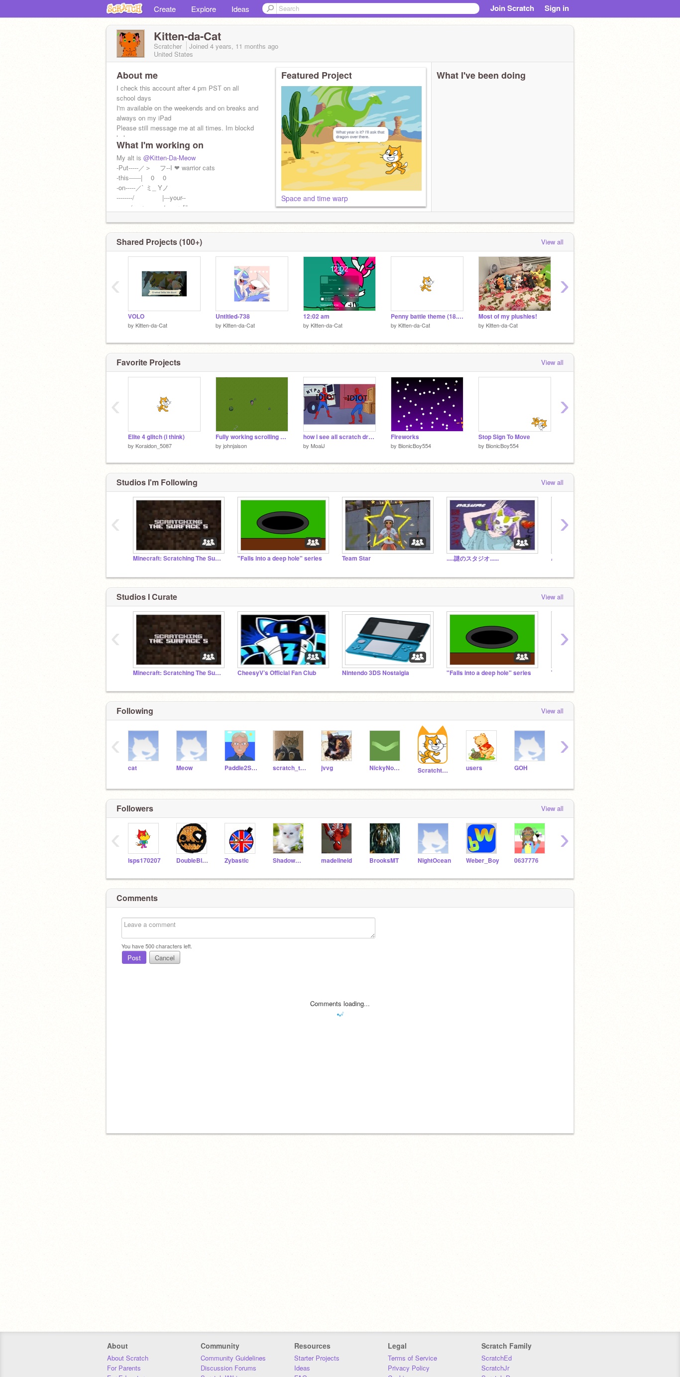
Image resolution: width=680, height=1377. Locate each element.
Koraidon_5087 (153, 446)
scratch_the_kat (289, 768)
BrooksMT (384, 860)
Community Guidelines (233, 1358)
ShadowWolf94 (289, 860)
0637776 (526, 860)
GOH (521, 768)
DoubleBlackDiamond (193, 860)
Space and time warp (314, 198)
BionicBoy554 (414, 446)
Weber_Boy (482, 860)
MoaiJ (318, 446)
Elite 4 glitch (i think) (156, 437)
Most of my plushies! (507, 316)
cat (132, 768)
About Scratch (127, 1358)
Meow (184, 768)
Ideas (240, 8)
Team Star (356, 558)
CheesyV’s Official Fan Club (276, 673)
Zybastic (237, 860)
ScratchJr (495, 1368)
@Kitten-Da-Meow (169, 157)
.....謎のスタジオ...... (473, 558)
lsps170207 (144, 860)
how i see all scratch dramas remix (339, 437)
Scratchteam (434, 770)
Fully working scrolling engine (252, 437)
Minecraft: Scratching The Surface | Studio (178, 558)
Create (165, 8)
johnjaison (235, 446)
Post (134, 957)
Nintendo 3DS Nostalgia (375, 673)
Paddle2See (241, 768)
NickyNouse (386, 768)
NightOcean (434, 860)
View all (552, 241)
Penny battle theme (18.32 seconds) (427, 316)
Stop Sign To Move (504, 437)
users (474, 768)
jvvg (327, 768)
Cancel (165, 957)
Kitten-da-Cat (151, 325)
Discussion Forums (228, 1368)
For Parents (124, 1368)
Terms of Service (412, 1358)
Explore (203, 8)
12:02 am (316, 316)
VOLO (136, 316)
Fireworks (405, 437)
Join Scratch (512, 7)
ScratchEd (496, 1358)
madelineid (336, 860)
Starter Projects (317, 1358)
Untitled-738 (233, 316)
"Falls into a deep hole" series (279, 558)
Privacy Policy (409, 1368)
